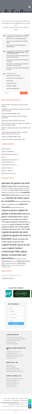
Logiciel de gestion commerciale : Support (14, 378)
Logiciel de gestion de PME (19, 224)
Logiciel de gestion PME (15, 242)
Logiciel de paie (9, 80)
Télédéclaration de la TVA (11, 353)
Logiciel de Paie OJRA (10, 342)
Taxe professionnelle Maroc (11, 263)
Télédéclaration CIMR (10, 358)
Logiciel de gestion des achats (12, 227)
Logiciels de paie (6, 261)
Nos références (7, 400)
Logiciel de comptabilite (11, 85)
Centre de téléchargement (11, 384)
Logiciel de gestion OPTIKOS (12, 343)
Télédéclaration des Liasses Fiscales (13, 351)
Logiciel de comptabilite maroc (13, 88)
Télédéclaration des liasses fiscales (13, 370)
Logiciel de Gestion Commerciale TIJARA (14, 337)
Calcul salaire (7, 190)
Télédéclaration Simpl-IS (20, 265)
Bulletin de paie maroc (9, 186)
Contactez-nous (24, 400)
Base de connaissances (11, 386)
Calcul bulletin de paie (24, 186)
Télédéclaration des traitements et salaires (14, 371)
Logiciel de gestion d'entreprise (16, 222)
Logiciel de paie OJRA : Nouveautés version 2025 (13, 139)
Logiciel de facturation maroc (17, 207)
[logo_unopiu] (16, 297)
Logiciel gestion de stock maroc (20, 258)
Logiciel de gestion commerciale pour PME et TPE (14, 219)
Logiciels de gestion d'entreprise (9, 154)
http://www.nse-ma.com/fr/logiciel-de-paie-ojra (16, 38)
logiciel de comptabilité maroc (22, 201)
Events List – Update (6, 170)
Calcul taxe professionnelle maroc (13, 192)
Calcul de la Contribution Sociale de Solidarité (12, 188)
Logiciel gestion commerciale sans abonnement (14, 254)
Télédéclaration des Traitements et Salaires (15, 354)
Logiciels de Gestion (6, 168)
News (2, 157)
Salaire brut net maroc (23, 261)
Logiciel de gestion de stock (8, 164)
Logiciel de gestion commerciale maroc (14, 78)
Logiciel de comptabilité (7, 151)
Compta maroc (14, 195)
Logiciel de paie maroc (11, 83)
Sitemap (26, 398)
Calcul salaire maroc (16, 190)
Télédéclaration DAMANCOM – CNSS (14, 356)
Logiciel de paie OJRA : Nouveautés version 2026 (13, 120)
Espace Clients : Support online (12, 383)
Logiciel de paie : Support (11, 381)
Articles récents (14, 398)
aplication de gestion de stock (15, 183)
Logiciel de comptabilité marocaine (9, 204)
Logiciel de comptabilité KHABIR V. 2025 (10, 136)
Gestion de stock (14, 198)
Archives (21, 398)
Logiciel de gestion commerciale (13, 75)
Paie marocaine (14, 261)
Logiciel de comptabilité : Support (13, 380)
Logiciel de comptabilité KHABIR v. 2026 (10, 113)
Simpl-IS (3, 263)
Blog (9, 398)
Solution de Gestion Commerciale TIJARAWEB (15, 339)
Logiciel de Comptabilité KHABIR (13, 340)
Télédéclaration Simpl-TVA (6, 266)
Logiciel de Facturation (6, 162)
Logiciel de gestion (9, 210)
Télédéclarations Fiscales (7, 173)
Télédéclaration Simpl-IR (10, 265)
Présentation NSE (16, 400)
